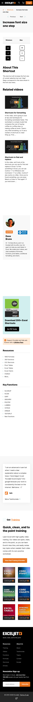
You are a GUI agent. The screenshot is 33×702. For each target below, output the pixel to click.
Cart (23, 3)
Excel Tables (9, 368)
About (18, 648)
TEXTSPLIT (8, 414)
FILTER (7, 394)
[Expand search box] (19, 3)
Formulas (6, 658)
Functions (6, 655)
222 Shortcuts (9, 362)
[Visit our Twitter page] (16, 699)
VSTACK (7, 408)
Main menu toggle (2, 3)
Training (15, 519)
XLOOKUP (8, 391)
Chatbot (7, 374)
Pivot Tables (9, 365)
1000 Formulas (9, 357)
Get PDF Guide (12, 329)
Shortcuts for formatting (15, 113)
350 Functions (9, 359)
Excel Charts (9, 371)
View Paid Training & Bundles (15, 560)
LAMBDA (7, 405)
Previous (13, 17)
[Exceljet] (12, 635)
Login (29, 3)
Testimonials (20, 651)
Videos (5, 651)
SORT (6, 396)
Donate (19, 662)
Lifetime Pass (18, 342)
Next (21, 17)
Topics (19, 655)
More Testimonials (12, 499)
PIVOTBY (7, 402)
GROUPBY (8, 399)
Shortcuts (10, 10)
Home (3, 9)
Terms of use (24, 695)
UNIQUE (7, 411)
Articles (5, 666)
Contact (19, 658)
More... (7, 376)
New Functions (9, 416)
